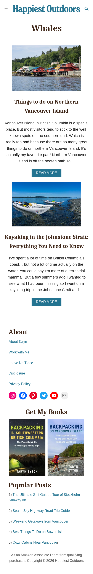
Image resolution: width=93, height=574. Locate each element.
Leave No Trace (21, 363)
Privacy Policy (19, 384)
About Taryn (18, 341)
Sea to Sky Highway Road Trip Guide (41, 511)
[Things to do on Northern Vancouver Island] (46, 70)
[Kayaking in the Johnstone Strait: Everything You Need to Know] (46, 206)
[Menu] (6, 9)
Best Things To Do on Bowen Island (40, 532)
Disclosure (17, 373)
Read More (47, 174)
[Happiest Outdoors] (46, 9)
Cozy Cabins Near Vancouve (35, 542)
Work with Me (19, 352)
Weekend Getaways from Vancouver (40, 521)
